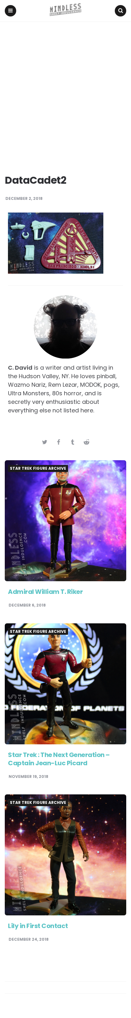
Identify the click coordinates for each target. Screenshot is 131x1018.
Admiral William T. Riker (45, 591)
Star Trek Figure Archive (38, 468)
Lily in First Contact (38, 925)
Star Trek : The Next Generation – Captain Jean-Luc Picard (59, 758)
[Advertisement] (65, 90)
